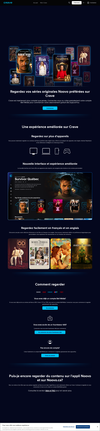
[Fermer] (97, 426)
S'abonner (77, 3)
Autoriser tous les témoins (83, 426)
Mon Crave (43, 3)
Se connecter (50, 308)
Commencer (50, 108)
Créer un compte (50, 355)
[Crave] (8, 2)
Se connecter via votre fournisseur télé (50, 332)
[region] (50, 427)
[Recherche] (69, 2)
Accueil (35, 3)
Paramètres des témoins (69, 426)
